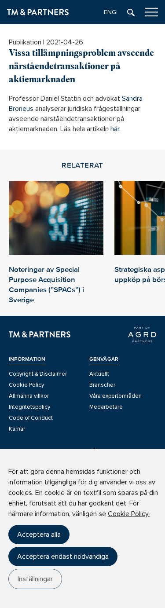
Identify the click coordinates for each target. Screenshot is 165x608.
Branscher (102, 384)
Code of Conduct (31, 417)
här (114, 129)
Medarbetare (106, 406)
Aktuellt (99, 373)
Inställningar (35, 579)
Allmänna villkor (29, 395)
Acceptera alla (39, 534)
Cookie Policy (26, 384)
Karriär (17, 428)
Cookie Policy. (129, 513)
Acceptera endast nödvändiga (63, 556)
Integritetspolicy (29, 406)
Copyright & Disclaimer (38, 373)
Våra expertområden (115, 395)
